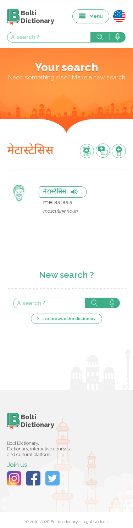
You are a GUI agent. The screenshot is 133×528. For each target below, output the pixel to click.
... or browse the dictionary (68, 318)
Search (100, 37)
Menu (96, 16)
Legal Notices (94, 521)
